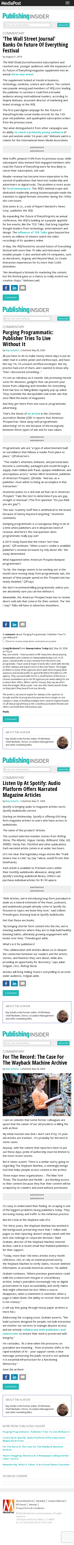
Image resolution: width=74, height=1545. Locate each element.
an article (33, 413)
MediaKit (40, 1501)
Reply (6, 711)
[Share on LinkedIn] (14, 288)
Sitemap (33, 1504)
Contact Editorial (56, 1501)
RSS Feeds (21, 1504)
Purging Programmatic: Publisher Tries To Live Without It (36, 1431)
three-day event (22, 74)
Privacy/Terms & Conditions (30, 1508)
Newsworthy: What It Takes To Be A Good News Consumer (36, 1464)
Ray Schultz (12, 350)
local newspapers (19, 188)
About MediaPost (25, 1501)
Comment (11, 297)
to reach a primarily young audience (38, 132)
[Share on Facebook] (6, 288)
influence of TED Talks (32, 232)
